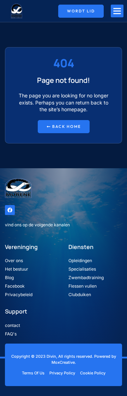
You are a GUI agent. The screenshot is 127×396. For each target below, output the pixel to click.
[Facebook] (10, 210)
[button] (117, 11)
